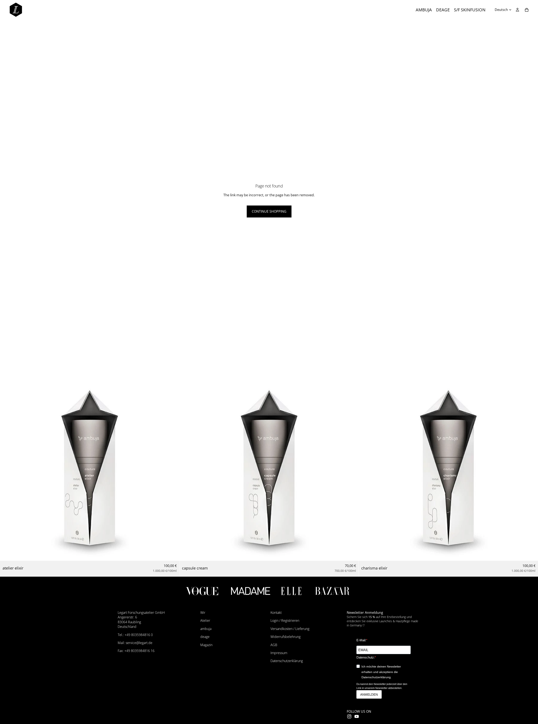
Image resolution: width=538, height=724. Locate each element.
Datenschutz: (365, 657)
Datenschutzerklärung (286, 661)
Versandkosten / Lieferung (289, 628)
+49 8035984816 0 (139, 634)
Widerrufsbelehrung (285, 636)
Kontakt (276, 612)
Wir (202, 612)
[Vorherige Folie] (6, 471)
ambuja (205, 628)
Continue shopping (269, 211)
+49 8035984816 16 (139, 650)
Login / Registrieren (284, 620)
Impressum (278, 653)
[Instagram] (349, 716)
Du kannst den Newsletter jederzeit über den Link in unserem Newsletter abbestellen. (381, 686)
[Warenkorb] (526, 9)
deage (205, 636)
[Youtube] (356, 716)
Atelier (205, 620)
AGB (273, 645)
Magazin (206, 645)
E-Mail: (361, 640)
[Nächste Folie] (173, 471)
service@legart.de (139, 642)
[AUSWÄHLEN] (173, 554)
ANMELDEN (369, 694)
